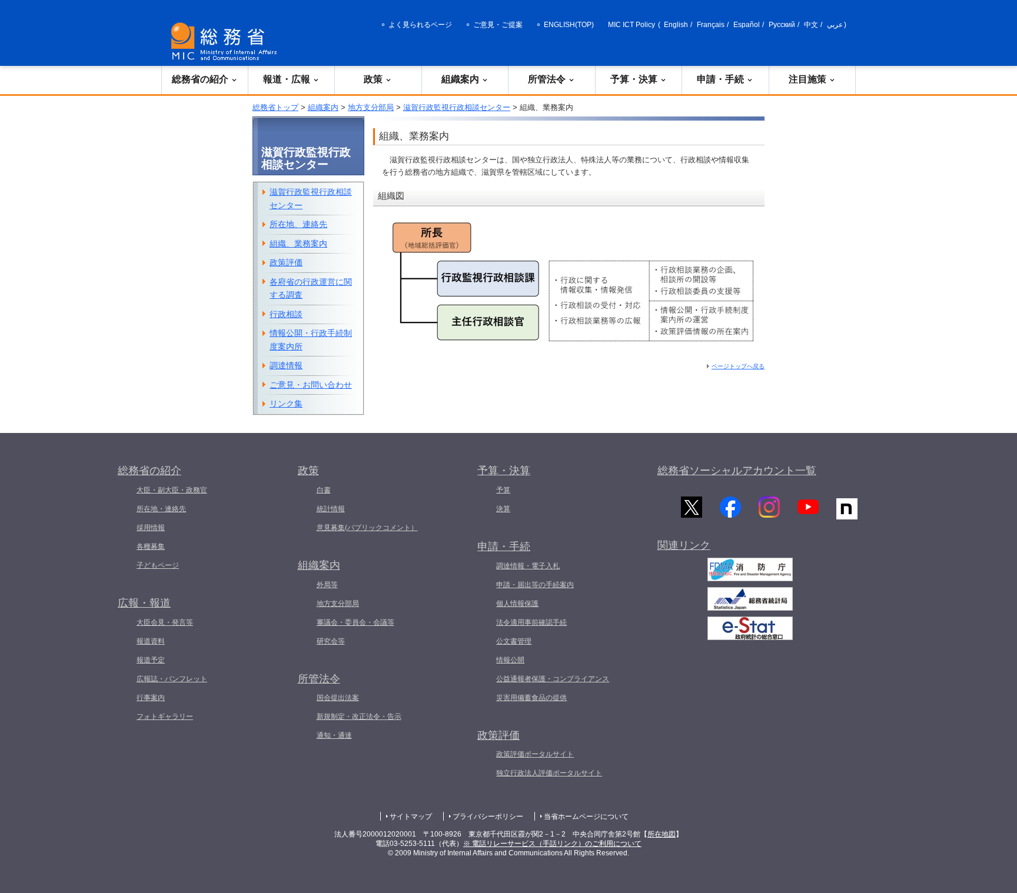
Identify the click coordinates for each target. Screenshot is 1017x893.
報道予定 (151, 660)
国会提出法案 (338, 698)
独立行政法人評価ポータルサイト (549, 773)
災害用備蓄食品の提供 (531, 698)
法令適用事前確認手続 (531, 622)
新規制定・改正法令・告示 (359, 716)
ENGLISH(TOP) (569, 25)
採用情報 (151, 528)
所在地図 (661, 834)
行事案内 (151, 698)
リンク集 (286, 403)
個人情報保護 (517, 603)
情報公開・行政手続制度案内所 (311, 339)
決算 (503, 509)
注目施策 (807, 79)
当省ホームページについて (586, 816)
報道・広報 (286, 79)
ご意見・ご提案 (498, 25)
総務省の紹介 (200, 79)
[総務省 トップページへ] (226, 41)
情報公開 (510, 660)
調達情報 (286, 365)
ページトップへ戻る (738, 366)
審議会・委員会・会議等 (355, 622)
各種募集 (151, 546)
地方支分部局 (371, 107)
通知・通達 (334, 735)
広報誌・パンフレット (172, 679)
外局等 (327, 585)
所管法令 (547, 79)
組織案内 (460, 79)
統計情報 (331, 509)
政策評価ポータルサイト (535, 754)
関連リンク (683, 545)
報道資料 (151, 641)
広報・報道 (144, 603)
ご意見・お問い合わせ (311, 384)
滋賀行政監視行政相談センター (456, 107)
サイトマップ (411, 816)
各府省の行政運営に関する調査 (311, 288)
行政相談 (286, 314)
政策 (373, 79)
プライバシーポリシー (488, 816)
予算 (503, 490)
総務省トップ (275, 107)
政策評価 (286, 262)
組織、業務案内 (298, 243)
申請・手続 (720, 79)
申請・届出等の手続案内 (535, 585)
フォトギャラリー (165, 716)
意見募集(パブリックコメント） (367, 528)
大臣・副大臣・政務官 (172, 490)
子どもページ (158, 565)
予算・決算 (633, 79)
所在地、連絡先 (298, 224)
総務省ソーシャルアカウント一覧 (736, 471)
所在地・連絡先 (161, 509)
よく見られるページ (420, 25)
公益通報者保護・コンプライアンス (552, 679)
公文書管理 (513, 641)
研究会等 (331, 641)
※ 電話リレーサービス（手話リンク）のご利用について (552, 843)
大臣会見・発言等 (165, 622)
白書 (324, 490)
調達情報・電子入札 (528, 566)
